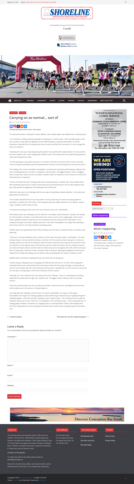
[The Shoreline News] (67, 56)
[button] (22, 100)
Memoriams (92, 101)
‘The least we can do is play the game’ (71, 317)
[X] (18, 126)
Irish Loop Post (106, 101)
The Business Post (87, 436)
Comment (12, 337)
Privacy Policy (110, 440)
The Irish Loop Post (87, 440)
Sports (52, 101)
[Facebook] (11, 126)
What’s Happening (104, 228)
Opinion (71, 101)
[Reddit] (21, 126)
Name (10, 365)
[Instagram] (14, 126)
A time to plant (16, 317)
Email (10, 375)
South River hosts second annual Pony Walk (41, 2)
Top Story (22, 113)
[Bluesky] (25, 126)
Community (41, 101)
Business (30, 101)
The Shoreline (26, 122)
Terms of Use (110, 436)
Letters (61, 101)
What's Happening (100, 224)
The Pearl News (86, 445)
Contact (81, 101)
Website (10, 385)
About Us (17, 101)
